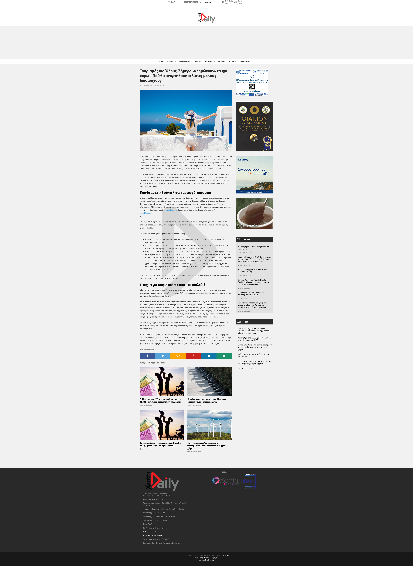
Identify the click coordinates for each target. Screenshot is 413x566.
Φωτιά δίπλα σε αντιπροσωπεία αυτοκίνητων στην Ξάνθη (251, 293)
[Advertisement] (206, 42)
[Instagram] (191, 2)
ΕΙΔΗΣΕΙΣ (170, 61)
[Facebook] (185, 2)
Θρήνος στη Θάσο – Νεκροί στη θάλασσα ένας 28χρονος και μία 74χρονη (255, 362)
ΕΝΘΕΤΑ (197, 61)
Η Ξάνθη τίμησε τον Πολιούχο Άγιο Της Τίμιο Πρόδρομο (253, 247)
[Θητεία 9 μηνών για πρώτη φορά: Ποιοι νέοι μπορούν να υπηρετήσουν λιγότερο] (209, 382)
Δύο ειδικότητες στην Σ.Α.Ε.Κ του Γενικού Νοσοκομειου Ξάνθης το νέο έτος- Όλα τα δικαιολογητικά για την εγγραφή (254, 259)
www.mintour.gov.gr (170, 210)
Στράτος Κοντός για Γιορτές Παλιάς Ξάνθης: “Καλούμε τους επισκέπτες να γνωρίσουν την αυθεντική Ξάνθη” (253, 282)
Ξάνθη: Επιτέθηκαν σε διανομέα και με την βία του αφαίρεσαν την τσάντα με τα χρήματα (255, 347)
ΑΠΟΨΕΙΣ (232, 61)
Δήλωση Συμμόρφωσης (206, 560)
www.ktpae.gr (145, 213)
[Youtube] (194, 2)
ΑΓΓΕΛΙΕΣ (221, 61)
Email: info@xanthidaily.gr (152, 535)
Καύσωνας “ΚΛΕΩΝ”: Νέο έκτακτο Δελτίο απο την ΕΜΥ (254, 355)
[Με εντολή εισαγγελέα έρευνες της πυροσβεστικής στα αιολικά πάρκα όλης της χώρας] (209, 426)
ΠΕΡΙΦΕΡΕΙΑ (184, 61)
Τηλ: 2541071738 (149, 532)
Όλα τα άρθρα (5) (245, 368)
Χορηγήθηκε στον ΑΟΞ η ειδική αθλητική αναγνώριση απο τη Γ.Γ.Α (254, 339)
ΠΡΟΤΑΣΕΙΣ (209, 61)
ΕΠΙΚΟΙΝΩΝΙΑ (245, 61)
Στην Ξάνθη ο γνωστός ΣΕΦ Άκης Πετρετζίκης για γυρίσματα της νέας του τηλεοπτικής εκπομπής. (254, 330)
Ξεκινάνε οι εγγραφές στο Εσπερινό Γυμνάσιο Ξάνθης (252, 270)
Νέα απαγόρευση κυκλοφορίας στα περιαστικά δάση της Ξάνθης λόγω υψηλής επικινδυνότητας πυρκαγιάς (252, 305)
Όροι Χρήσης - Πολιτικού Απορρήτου (206, 558)
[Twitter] (188, 2)
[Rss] (196, 2)
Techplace (226, 555)
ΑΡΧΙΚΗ (160, 61)
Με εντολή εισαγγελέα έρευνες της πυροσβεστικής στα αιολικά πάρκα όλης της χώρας (206, 446)
